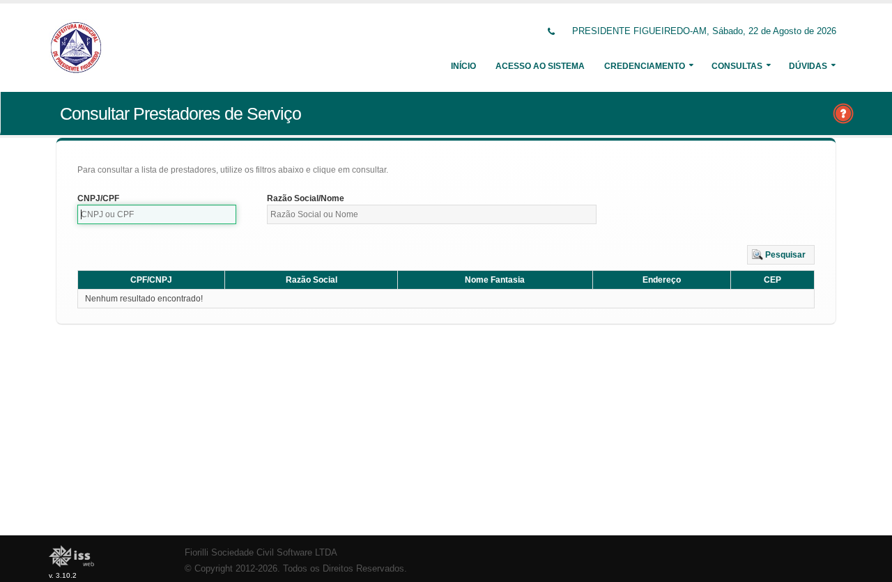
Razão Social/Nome (305, 198)
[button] (781, 255)
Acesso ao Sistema (540, 66)
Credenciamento (644, 66)
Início (463, 66)
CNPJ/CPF (98, 198)
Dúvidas (808, 66)
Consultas (737, 66)
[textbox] (156, 214)
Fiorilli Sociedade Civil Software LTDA (261, 553)
